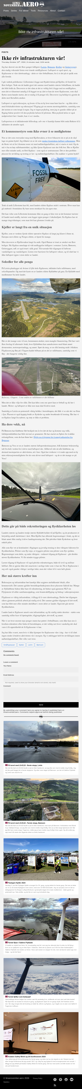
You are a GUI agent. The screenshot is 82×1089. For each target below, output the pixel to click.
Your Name (7, 666)
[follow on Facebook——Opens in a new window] (55, 1079)
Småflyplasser (9, 645)
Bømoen (51, 66)
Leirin (43, 66)
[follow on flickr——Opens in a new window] (72, 1079)
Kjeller (59, 66)
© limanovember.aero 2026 (16, 1078)
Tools (33, 10)
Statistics (6, 1082)
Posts (6, 10)
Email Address (8, 675)
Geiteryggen (70, 66)
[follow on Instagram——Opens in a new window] (61, 1079)
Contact (61, 10)
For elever (24, 10)
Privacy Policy (37, 1078)
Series (14, 10)
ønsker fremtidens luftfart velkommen (58, 140)
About (53, 10)
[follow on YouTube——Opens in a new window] (66, 1079)
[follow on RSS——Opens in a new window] (55, 1084)
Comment (7, 686)
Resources (43, 10)
